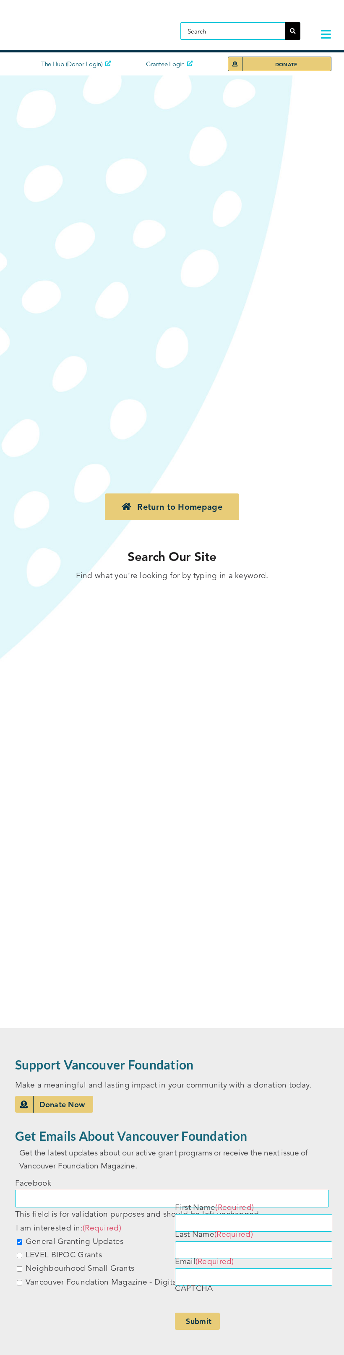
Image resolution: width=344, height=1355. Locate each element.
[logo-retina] (82, 14)
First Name (214, 1207)
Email (204, 1261)
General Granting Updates (75, 1241)
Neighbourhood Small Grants (80, 1268)
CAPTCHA (194, 1288)
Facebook (33, 1183)
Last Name (214, 1234)
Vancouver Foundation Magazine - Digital (102, 1282)
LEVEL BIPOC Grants (64, 1254)
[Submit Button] (292, 31)
